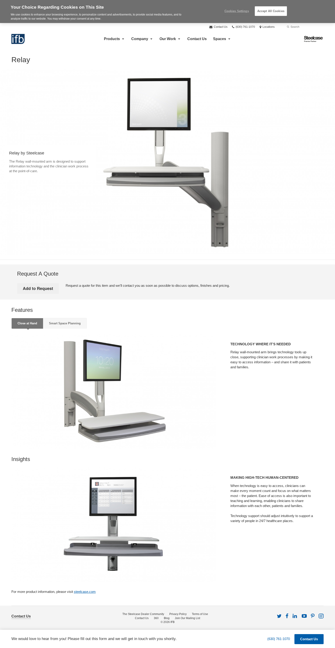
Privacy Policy (178, 614)
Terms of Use (200, 614)
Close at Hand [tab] (27, 323)
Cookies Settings (236, 11)
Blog (167, 618)
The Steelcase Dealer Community (143, 614)
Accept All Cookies (270, 11)
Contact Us (220, 26)
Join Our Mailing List (187, 618)
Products (112, 39)
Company (139, 39)
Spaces (219, 39)
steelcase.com (85, 592)
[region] (167, 11)
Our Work (168, 39)
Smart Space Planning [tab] (65, 323)
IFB (172, 622)
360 (156, 618)
